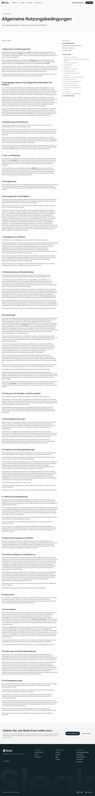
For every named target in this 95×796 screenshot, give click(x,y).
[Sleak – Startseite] (5, 3)
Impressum (79, 761)
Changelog (38, 757)
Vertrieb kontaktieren (78, 2)
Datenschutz (79, 754)
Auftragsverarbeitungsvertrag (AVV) (71, 45)
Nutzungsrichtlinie (67, 50)
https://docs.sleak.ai (51, 94)
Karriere (58, 754)
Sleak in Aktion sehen (72, 733)
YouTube (89, 792)
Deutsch (6, 761)
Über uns (58, 752)
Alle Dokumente (80, 757)
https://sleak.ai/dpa (31, 601)
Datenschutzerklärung (68, 48)
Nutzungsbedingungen (82, 752)
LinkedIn (81, 792)
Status (36, 754)
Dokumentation (39, 752)
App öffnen (89, 2)
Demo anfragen (86, 733)
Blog (57, 757)
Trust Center (79, 759)
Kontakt (58, 759)
